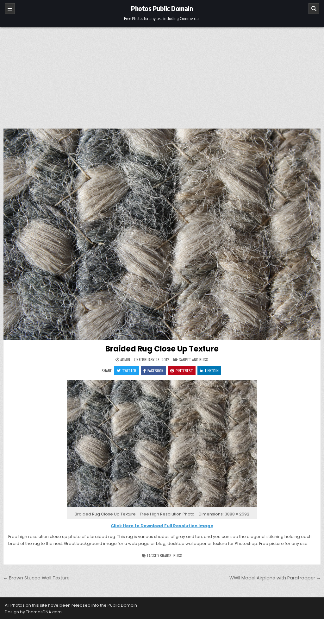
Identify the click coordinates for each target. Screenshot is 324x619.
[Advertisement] (162, 74)
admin (125, 360)
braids (165, 555)
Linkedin (212, 370)
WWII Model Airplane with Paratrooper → (275, 578)
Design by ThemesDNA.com (33, 612)
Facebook (155, 370)
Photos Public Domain (162, 8)
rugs (177, 555)
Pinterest (184, 370)
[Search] (313, 8)
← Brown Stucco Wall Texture (36, 578)
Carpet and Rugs (193, 359)
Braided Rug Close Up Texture (161, 349)
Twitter (129, 370)
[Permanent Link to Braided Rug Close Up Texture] (162, 234)
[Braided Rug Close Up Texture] (162, 507)
